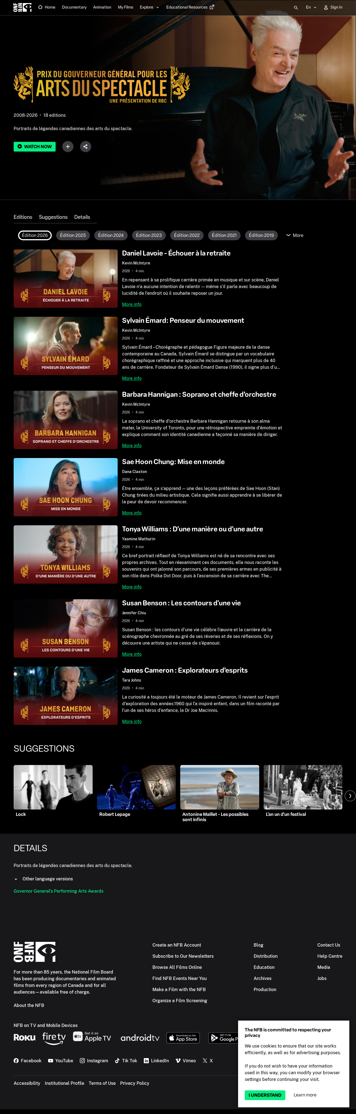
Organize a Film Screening (179, 1000)
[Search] (296, 7)
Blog (258, 945)
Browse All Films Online (177, 967)
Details (82, 217)
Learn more (305, 1095)
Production (265, 989)
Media (323, 967)
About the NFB (29, 1005)
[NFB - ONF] (22, 8)
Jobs (322, 978)
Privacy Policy (134, 1083)
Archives (262, 978)
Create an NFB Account (176, 945)
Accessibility (27, 1083)
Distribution (266, 956)
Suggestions (53, 217)
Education (264, 967)
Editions (23, 217)
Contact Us (328, 945)
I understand (265, 1095)
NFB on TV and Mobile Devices (46, 1025)
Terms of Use (102, 1083)
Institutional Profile (64, 1083)
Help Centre (329, 956)
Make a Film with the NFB (179, 989)
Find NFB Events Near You (179, 978)
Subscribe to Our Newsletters (183, 956)
